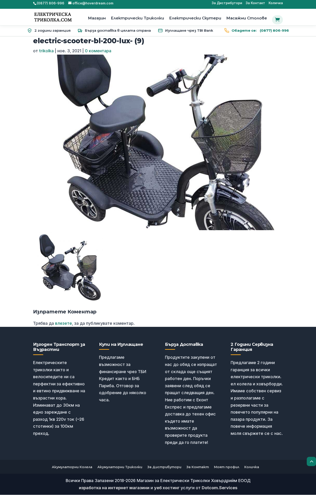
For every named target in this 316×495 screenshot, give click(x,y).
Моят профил (226, 467)
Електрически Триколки (137, 18)
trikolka (46, 50)
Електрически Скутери (195, 18)
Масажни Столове (246, 18)
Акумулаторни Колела (72, 467)
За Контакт (255, 3)
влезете (63, 323)
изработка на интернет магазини (114, 487)
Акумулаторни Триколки (119, 467)
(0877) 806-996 (260, 30)
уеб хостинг (167, 487)
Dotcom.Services (219, 487)
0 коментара (98, 50)
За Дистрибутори (227, 3)
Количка (276, 3)
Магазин (97, 18)
